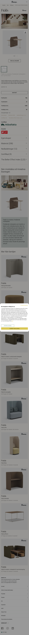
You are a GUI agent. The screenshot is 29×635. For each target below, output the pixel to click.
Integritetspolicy (24, 305)
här (12, 321)
